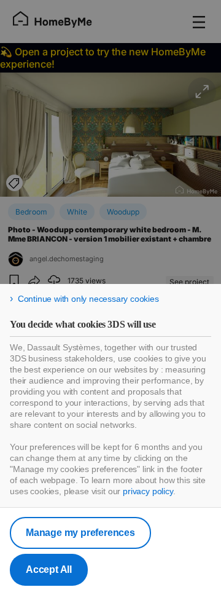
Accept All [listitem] (49, 569)
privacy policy (148, 491)
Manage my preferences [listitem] (80, 532)
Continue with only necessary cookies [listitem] (88, 299)
